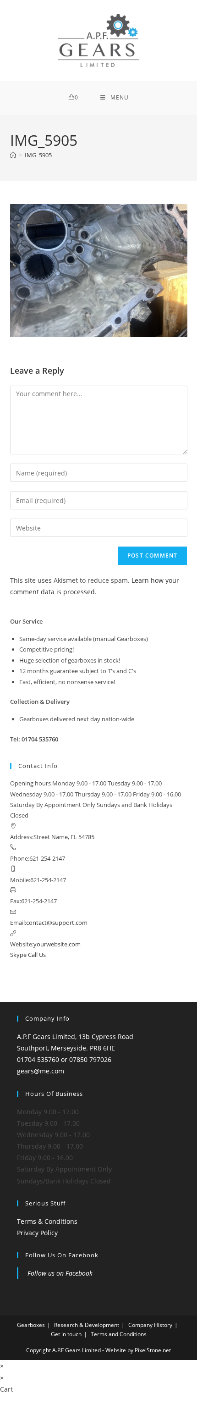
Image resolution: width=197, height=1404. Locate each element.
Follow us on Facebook (61, 1255)
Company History (150, 1325)
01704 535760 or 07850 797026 (64, 1059)
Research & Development (86, 1325)
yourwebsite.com (57, 944)
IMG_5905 (38, 155)
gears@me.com (40, 1071)
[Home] (13, 155)
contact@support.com (57, 922)
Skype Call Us (28, 955)
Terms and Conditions (119, 1334)
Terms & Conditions (47, 1221)
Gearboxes (31, 1325)
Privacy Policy (37, 1232)
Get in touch (66, 1334)
